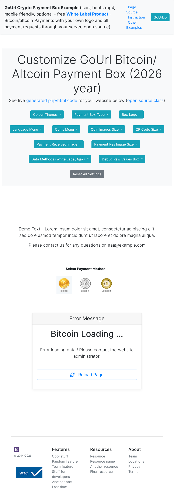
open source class (145, 100)
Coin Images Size (105, 129)
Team (132, 456)
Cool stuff (60, 456)
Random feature (65, 461)
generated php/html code (51, 100)
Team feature (62, 466)
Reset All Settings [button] (87, 174)
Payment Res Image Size (114, 144)
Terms (133, 471)
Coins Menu (65, 129)
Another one (62, 482)
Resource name (102, 461)
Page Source (132, 9)
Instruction (136, 17)
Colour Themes (46, 114)
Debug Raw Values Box (121, 159)
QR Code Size (147, 129)
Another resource (104, 466)
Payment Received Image (57, 144)
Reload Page (89, 374)
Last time (59, 487)
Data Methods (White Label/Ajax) (58, 159)
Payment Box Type (90, 114)
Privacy (134, 466)
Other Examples (134, 25)
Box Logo (130, 114)
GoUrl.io (160, 17)
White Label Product (87, 14)
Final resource (101, 471)
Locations (136, 461)
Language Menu (26, 129)
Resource (97, 456)
